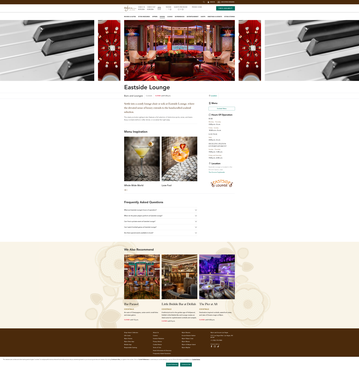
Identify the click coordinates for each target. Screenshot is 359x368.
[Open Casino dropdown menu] (173, 16)
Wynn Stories (229, 16)
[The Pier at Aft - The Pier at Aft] (217, 277)
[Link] (130, 8)
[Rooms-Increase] (170, 9)
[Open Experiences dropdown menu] (185, 16)
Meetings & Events (215, 16)
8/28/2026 (150, 9)
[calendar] (159, 8)
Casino (170, 16)
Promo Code (197, 7)
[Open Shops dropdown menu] (206, 16)
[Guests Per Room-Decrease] (179, 9)
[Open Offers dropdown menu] (158, 16)
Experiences (179, 16)
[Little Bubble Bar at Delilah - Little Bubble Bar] (179, 277)
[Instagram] (215, 346)
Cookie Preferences (172, 364)
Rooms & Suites (130, 16)
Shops (203, 16)
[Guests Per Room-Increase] (183, 9)
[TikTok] (218, 346)
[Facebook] (211, 346)
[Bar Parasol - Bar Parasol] (142, 277)
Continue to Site (186, 364)
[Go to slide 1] (125, 190)
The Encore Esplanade (217, 172)
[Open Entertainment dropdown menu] (199, 16)
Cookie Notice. (196, 359)
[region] (179, 362)
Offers (155, 16)
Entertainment (192, 16)
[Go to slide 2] (127, 190)
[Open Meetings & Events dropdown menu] (223, 16)
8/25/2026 (141, 9)
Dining (162, 16)
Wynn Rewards (144, 16)
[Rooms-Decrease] (166, 9)
